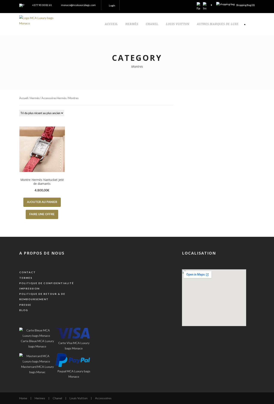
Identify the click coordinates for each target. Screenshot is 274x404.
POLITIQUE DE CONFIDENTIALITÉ (46, 283)
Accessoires (103, 398)
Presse (25, 304)
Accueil (23, 98)
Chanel (57, 398)
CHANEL (152, 24)
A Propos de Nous (41, 253)
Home (23, 398)
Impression (29, 288)
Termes (25, 277)
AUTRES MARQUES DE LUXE (218, 24)
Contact (27, 272)
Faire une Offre (42, 214)
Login (112, 5)
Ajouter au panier (42, 202)
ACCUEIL (111, 24)
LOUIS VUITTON (177, 24)
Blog (23, 310)
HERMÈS (131, 24)
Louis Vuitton (79, 398)
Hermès (35, 98)
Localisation (199, 253)
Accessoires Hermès (54, 98)
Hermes (40, 398)
